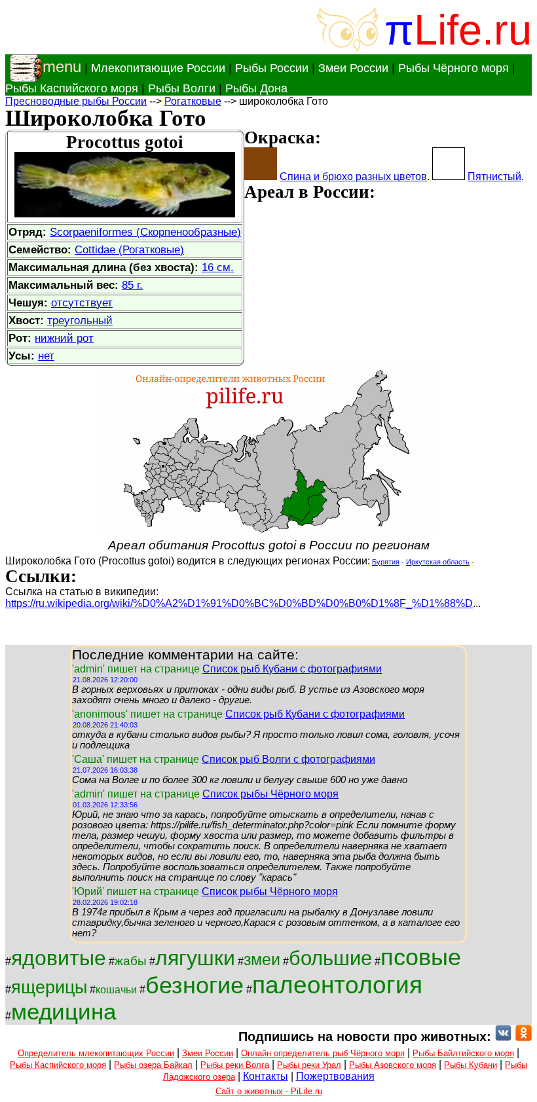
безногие (194, 985)
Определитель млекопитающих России (96, 1053)
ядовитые (58, 958)
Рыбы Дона (256, 88)
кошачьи (116, 989)
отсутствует (82, 302)
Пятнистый (494, 176)
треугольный (80, 320)
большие (330, 958)
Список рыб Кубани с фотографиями (292, 668)
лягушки (195, 958)
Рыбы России (271, 68)
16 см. (218, 267)
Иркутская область (438, 562)
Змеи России (353, 68)
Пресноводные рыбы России (76, 101)
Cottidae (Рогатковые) (129, 249)
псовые (420, 957)
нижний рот (64, 337)
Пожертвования (335, 1076)
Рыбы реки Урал (309, 1065)
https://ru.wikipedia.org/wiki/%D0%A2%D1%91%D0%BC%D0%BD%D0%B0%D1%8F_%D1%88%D (239, 603)
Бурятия (385, 562)
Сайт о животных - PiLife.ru (268, 1091)
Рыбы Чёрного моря (453, 68)
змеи (262, 959)
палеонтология (337, 985)
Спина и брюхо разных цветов (353, 176)
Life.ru (473, 30)
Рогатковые (192, 101)
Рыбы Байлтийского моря (463, 1053)
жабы (131, 961)
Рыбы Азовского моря (392, 1065)
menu (62, 66)
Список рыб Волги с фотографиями (288, 759)
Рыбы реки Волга (234, 1065)
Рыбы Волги (181, 88)
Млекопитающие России (158, 68)
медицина (63, 1011)
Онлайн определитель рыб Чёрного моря (323, 1053)
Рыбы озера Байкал (153, 1065)
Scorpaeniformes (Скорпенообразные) (145, 231)
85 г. (132, 284)
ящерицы (49, 987)
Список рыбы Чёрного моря (270, 793)
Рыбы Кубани (470, 1065)
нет (46, 355)
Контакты (265, 1076)
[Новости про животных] (503, 1036)
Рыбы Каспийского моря (71, 88)
